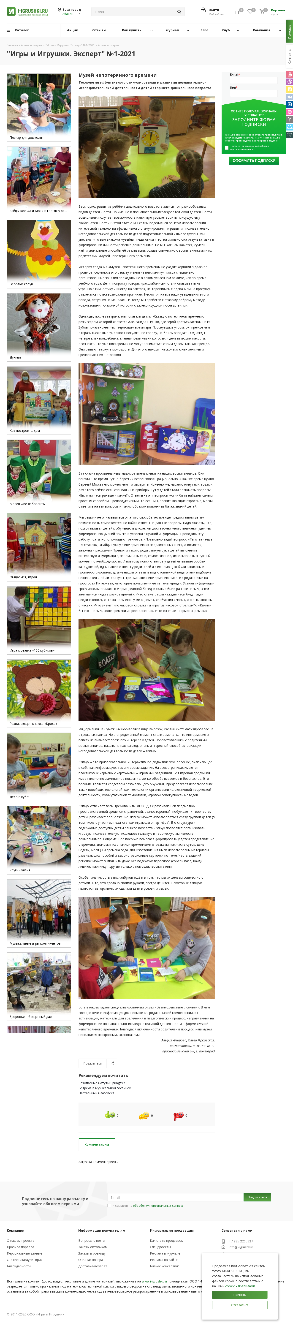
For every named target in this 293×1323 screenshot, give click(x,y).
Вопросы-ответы (91, 1240)
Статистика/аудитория (25, 1260)
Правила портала (20, 1247)
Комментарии (96, 1144)
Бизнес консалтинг (164, 1266)
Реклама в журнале (165, 1253)
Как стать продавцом (167, 1240)
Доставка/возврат (92, 1266)
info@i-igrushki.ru (241, 1247)
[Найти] (179, 11)
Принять (239, 1295)
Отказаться (239, 1305)
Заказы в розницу (92, 1253)
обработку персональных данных (158, 1205)
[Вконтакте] (289, 97)
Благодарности (19, 1266)
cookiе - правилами (240, 1286)
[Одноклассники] (289, 89)
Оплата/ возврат (91, 1260)
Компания (15, 1230)
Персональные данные (24, 1253)
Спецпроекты (160, 1247)
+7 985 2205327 (241, 1241)
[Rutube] (289, 82)
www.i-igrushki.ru (154, 1281)
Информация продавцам (172, 1230)
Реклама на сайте (164, 1260)
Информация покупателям (101, 1230)
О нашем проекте (20, 1240)
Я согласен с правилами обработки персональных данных (249, 147)
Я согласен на (148, 1205)
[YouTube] (289, 74)
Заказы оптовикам (92, 1247)
